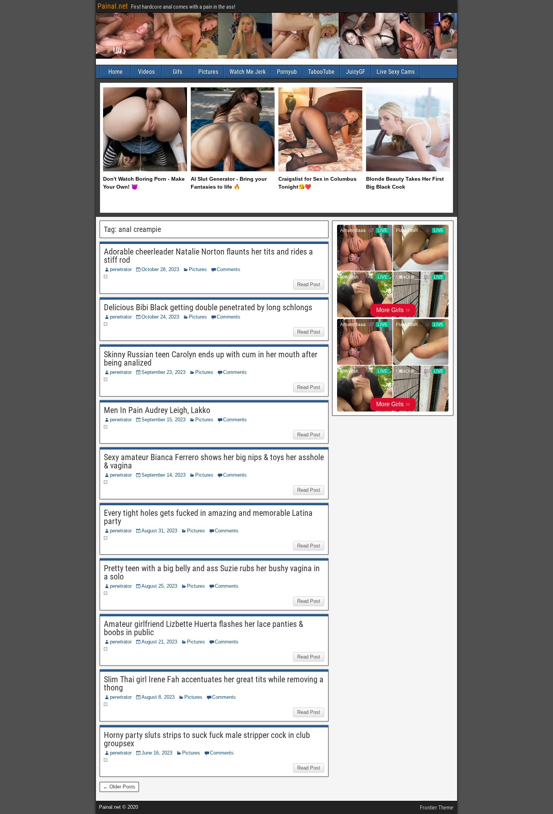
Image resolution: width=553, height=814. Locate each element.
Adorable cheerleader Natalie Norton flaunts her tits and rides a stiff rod (208, 256)
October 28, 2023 (160, 269)
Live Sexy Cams (396, 71)
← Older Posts (119, 787)
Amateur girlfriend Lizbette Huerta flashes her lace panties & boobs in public (203, 628)
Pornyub (287, 71)
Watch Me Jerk (247, 71)
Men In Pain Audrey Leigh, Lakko (157, 410)
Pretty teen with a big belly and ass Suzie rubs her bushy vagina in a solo (212, 572)
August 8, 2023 (158, 697)
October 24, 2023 (160, 317)
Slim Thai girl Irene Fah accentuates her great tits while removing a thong (214, 683)
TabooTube (321, 71)
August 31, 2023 (159, 531)
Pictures (208, 71)
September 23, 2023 (163, 372)
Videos (146, 71)
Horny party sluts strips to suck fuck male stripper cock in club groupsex (207, 739)
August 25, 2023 (159, 586)
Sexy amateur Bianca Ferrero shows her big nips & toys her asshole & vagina (214, 461)
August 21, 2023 (159, 642)
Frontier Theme (436, 807)
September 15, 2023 (163, 419)
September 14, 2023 (163, 475)
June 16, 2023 (156, 753)
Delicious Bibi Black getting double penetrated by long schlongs (208, 307)
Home (115, 71)
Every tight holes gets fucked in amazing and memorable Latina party (208, 517)
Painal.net (112, 6)
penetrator (121, 269)
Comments (228, 269)
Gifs (177, 71)
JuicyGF (355, 71)
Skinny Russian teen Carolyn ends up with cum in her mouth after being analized (211, 358)
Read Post (308, 284)
